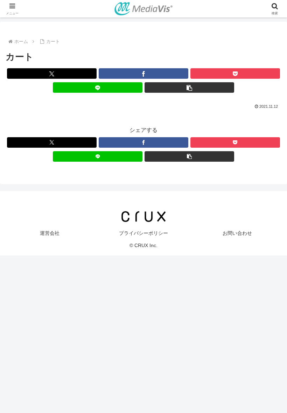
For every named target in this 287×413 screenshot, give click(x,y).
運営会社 (49, 233)
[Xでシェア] (52, 73)
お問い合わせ (237, 233)
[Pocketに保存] (235, 73)
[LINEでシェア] (97, 87)
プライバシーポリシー (143, 233)
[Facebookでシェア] (143, 73)
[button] (189, 87)
